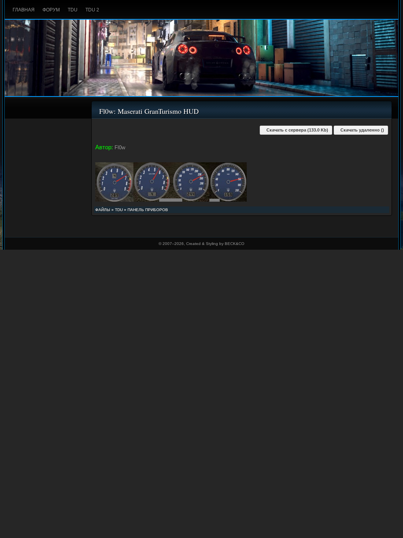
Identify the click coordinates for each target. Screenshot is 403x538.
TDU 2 (92, 10)
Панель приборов (148, 210)
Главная (24, 10)
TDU (73, 10)
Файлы (102, 210)
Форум (51, 10)
